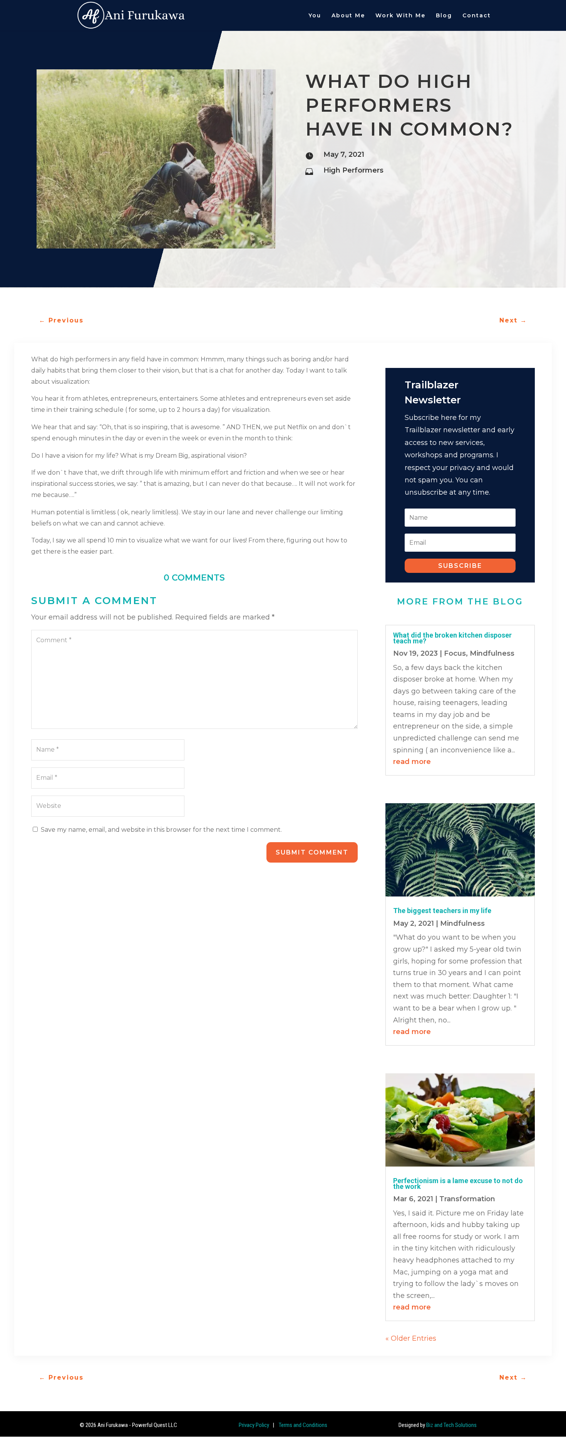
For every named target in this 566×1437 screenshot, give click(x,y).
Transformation (467, 1199)
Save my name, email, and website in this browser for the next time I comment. (161, 829)
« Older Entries (410, 1338)
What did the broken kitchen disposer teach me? (452, 638)
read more (412, 761)
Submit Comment (312, 852)
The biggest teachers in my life (442, 911)
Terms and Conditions (302, 1425)
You (314, 16)
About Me (348, 16)
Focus (455, 653)
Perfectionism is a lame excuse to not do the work (458, 1183)
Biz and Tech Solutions (451, 1425)
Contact (476, 16)
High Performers (353, 170)
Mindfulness (492, 653)
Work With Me (400, 16)
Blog (444, 16)
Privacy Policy (254, 1425)
